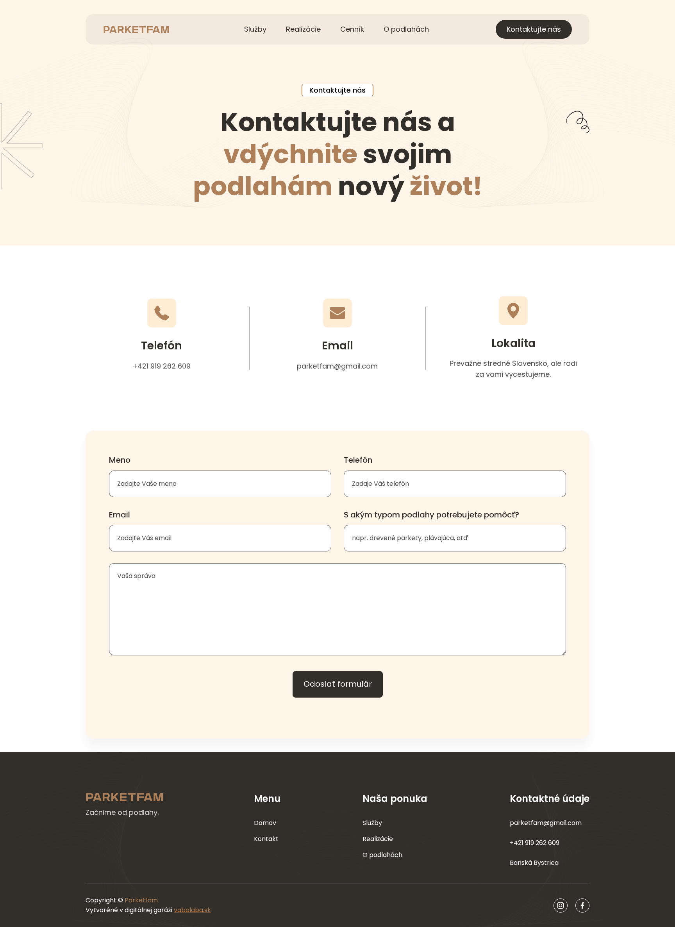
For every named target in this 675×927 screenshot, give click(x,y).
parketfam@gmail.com (337, 366)
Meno (119, 460)
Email (119, 514)
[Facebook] (582, 905)
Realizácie (303, 29)
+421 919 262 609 (161, 366)
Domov (265, 822)
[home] (136, 29)
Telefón (358, 460)
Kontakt (266, 838)
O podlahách (406, 29)
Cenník (352, 29)
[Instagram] (561, 905)
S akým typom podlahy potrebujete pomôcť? (431, 514)
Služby (255, 29)
